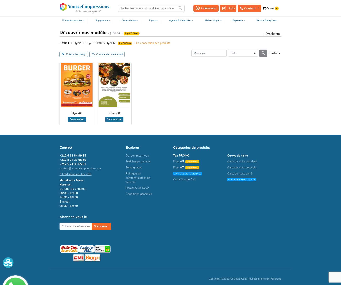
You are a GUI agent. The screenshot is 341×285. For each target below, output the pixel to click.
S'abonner (101, 226)
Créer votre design (76, 54)
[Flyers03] (77, 85)
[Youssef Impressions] (84, 8)
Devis (231, 8)
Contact (249, 8)
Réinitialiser (275, 53)
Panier (270, 8)
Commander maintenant (109, 54)
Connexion (208, 8)
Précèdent (273, 34)
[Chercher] (263, 53)
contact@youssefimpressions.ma (80, 168)
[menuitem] (73, 20)
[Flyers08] (114, 85)
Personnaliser (76, 119)
